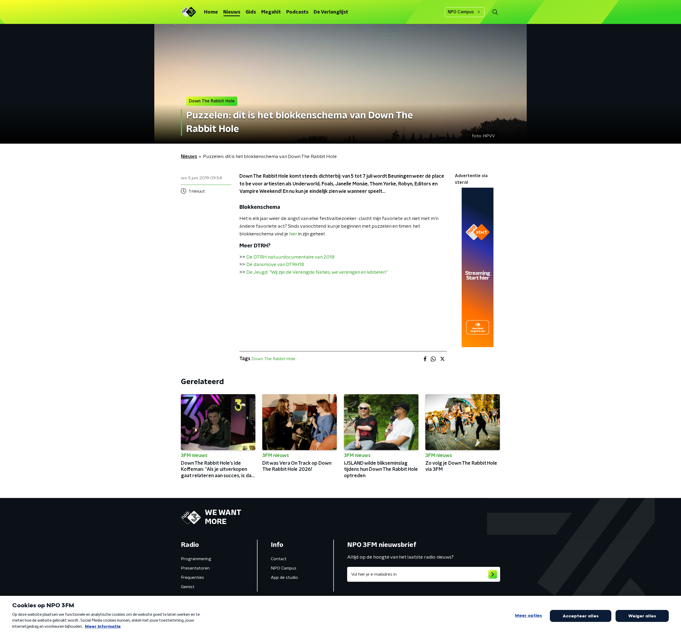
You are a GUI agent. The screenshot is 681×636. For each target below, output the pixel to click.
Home (211, 12)
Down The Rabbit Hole (273, 359)
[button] (495, 12)
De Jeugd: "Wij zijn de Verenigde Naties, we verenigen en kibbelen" (316, 272)
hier (293, 234)
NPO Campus (461, 12)
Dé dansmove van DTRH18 (275, 264)
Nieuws (231, 12)
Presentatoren (195, 568)
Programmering (196, 559)
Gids (251, 12)
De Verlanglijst (331, 12)
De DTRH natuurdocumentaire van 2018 (290, 257)
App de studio (284, 577)
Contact (278, 559)
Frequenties (192, 577)
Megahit (271, 12)
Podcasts (297, 12)
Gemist (187, 587)
